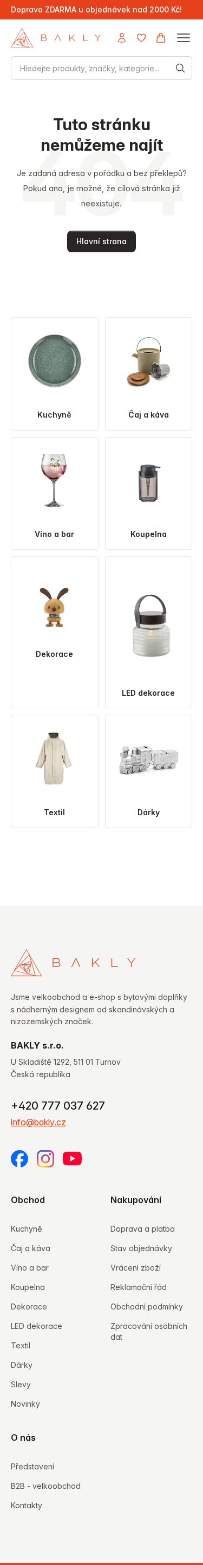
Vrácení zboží (135, 1267)
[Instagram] (45, 1158)
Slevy (21, 1384)
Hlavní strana (101, 241)
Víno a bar (30, 1267)
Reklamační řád (138, 1287)
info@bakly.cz (38, 1122)
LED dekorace (36, 1326)
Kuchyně (26, 1228)
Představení (32, 1466)
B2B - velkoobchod (46, 1485)
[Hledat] (180, 68)
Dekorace (29, 1306)
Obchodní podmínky (146, 1306)
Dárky (21, 1364)
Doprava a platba (142, 1228)
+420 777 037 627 (58, 1105)
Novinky (25, 1403)
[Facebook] (19, 1158)
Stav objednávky (141, 1248)
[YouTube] (72, 1158)
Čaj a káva (30, 1248)
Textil (20, 1345)
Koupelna (28, 1287)
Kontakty (26, 1505)
